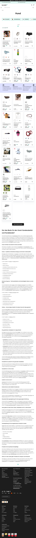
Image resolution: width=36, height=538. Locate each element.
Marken (3, 472)
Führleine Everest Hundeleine (28, 124)
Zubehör (10, 418)
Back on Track (27, 520)
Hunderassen (16, 343)
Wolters (4, 104)
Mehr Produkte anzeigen (18, 224)
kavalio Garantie (27, 471)
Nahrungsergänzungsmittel (23, 402)
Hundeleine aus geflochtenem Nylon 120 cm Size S (18, 179)
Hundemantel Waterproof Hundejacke (16, 125)
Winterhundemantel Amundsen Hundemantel (28, 106)
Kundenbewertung (28, 482)
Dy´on (3, 521)
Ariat (3, 511)
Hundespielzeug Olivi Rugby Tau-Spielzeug (28, 178)
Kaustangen (17, 395)
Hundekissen (10, 350)
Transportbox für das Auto (23, 460)
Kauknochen (4, 389)
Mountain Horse (27, 510)
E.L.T (25, 511)
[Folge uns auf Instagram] (4, 491)
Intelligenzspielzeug (6, 436)
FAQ (14, 470)
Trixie (29, 395)
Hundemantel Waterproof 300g (28, 61)
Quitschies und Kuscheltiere (7, 431)
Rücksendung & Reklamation (16, 473)
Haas (15, 140)
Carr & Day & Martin (16, 519)
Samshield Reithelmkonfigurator (5, 477)
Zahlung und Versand (28, 470)
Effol (15, 59)
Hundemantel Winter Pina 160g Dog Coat (6, 61)
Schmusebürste (16, 141)
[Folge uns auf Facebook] (6, 491)
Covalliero (15, 512)
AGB (25, 477)
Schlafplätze (19, 313)
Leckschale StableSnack (18, 105)
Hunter (14, 261)
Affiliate (26, 483)
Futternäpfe (15, 313)
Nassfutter (10, 376)
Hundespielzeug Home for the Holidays (7, 124)
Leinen (27, 256)
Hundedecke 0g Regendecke (5, 197)
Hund (13, 238)
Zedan (14, 520)
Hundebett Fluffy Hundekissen (28, 79)
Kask (14, 510)
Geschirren (22, 256)
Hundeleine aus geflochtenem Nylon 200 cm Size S (6, 142)
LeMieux (3, 530)
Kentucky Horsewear (28, 519)
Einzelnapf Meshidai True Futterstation (6, 79)
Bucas (4, 176)
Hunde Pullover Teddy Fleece (6, 160)
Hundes (11, 347)
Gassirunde (21, 409)
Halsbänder (24, 313)
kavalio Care (27, 476)
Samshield (15, 507)
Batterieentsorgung (28, 481)
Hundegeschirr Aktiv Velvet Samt (17, 43)
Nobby (15, 158)
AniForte (18, 405)
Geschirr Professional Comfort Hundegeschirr (18, 79)
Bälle (3, 435)
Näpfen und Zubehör (22, 377)
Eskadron (26, 521)
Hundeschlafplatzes (24, 336)
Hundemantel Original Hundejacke (29, 43)
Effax (14, 521)
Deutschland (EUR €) (5, 496)
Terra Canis (9, 371)
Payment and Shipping (28, 472)
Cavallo (3, 510)
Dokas (31, 395)
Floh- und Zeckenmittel (12, 454)
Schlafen (18, 332)
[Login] (31, 5)
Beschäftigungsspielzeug (7, 438)
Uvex (14, 511)
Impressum (26, 478)
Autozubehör (11, 461)
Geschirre (31, 313)
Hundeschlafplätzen (9, 290)
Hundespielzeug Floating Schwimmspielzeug (17, 160)
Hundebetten (9, 339)
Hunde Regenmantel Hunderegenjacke (28, 160)
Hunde (11, 242)
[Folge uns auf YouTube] (8, 491)
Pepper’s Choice (4, 396)
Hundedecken (10, 346)
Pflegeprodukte (4, 259)
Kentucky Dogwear (6, 59)
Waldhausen (16, 104)
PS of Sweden (4, 512)
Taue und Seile (5, 433)
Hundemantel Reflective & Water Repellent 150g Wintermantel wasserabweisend (7, 215)
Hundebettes (30, 343)
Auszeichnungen (5, 475)
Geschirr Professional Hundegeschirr (28, 142)
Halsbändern (18, 256)
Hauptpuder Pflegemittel (27, 197)
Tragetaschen (4, 461)
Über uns (3, 470)
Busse (3, 520)
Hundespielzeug (4, 313)
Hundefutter (25, 365)
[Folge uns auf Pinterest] (9, 491)
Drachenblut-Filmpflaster (16, 61)
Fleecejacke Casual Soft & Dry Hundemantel (7, 106)
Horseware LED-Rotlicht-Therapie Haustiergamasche (6, 43)
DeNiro (26, 512)
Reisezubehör (18, 461)
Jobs (2, 471)
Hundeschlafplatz (9, 333)
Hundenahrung (21, 372)
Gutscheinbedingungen (29, 475)
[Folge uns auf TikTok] (2, 491)
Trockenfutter (25, 376)
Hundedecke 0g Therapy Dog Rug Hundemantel (6, 179)
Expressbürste (16, 196)
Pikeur (3, 507)
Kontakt (14, 471)
